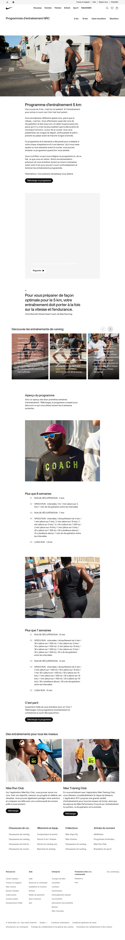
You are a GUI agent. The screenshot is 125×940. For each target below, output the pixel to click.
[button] (62, 236)
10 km (85, 19)
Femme (58, 8)
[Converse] (13, 2)
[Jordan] (7, 2)
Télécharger (13, 811)
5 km (76, 19)
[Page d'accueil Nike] (9, 8)
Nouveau (38, 8)
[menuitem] (96, 2)
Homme (48, 8)
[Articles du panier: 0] (117, 8)
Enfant (67, 8)
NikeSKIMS (86, 8)
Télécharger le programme (39, 180)
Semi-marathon (99, 19)
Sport (75, 8)
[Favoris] (112, 8)
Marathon (114, 19)
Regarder (37, 270)
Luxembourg (114, 872)
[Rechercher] (107, 8)
